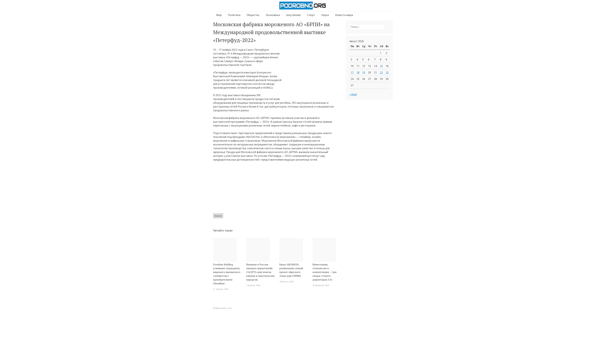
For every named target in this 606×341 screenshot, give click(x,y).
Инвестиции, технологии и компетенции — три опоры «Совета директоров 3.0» (324, 272)
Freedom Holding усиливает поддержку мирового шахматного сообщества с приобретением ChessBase (226, 274)
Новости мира (344, 15)
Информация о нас (222, 308)
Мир (219, 15)
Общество (253, 15)
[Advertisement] (309, 74)
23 (387, 72)
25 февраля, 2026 (320, 285)
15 (381, 66)
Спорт (311, 15)
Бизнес (218, 215)
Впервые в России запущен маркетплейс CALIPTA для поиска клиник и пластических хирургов (260, 272)
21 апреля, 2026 (220, 289)
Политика (234, 15)
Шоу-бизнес (293, 15)
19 (363, 72)
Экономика (273, 15)
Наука (325, 15)
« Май (353, 94)
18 (357, 72)
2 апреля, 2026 (253, 285)
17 (352, 72)
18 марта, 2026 (286, 281)
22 (381, 72)
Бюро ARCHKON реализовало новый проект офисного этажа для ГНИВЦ (291, 270)
